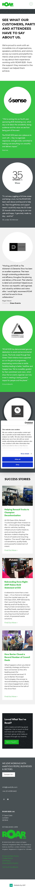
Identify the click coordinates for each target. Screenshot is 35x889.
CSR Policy (6, 861)
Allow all (17, 459)
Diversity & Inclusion (10, 863)
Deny (17, 465)
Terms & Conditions (10, 867)
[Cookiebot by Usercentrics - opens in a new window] (25, 423)
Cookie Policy (7, 858)
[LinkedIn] (8, 799)
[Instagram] (4, 799)
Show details (25, 453)
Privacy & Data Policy (10, 856)
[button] (31, 4)
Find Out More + (10, 550)
